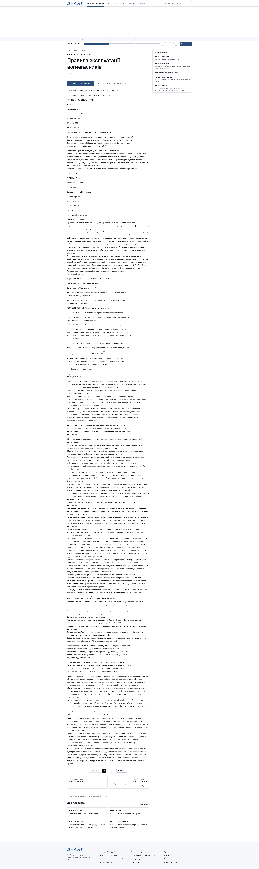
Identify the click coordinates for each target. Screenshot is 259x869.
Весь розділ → (144, 804)
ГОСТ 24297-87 (73, 343)
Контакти (141, 3)
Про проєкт (131, 3)
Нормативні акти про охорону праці (143, 855)
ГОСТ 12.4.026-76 (74, 325)
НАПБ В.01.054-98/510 (76, 358)
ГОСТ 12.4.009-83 (74, 317)
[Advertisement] (129, 22)
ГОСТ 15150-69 (73, 329)
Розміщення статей (170, 862)
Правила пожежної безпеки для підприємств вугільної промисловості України (87, 825)
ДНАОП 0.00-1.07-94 (75, 348)
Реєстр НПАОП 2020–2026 (108, 862)
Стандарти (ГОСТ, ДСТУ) (108, 852)
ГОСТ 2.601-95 (73, 308)
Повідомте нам (102, 796)
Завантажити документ (82, 83)
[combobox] (178, 3)
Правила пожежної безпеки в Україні (125, 814)
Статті (122, 3)
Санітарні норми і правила (139, 859)
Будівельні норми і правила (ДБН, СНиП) (113, 859)
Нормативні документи (95, 3)
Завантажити (185, 44)
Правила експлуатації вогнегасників (83, 814)
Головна (69, 39)
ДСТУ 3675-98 (73, 293)
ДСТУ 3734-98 (73, 300)
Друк (101, 83)
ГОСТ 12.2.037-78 (74, 312)
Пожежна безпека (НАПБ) (98, 39)
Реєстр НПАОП (112, 3)
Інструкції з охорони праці (108, 855)
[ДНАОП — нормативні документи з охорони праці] (75, 3)
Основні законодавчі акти (139, 852)
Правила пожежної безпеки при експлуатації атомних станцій (128, 825)
